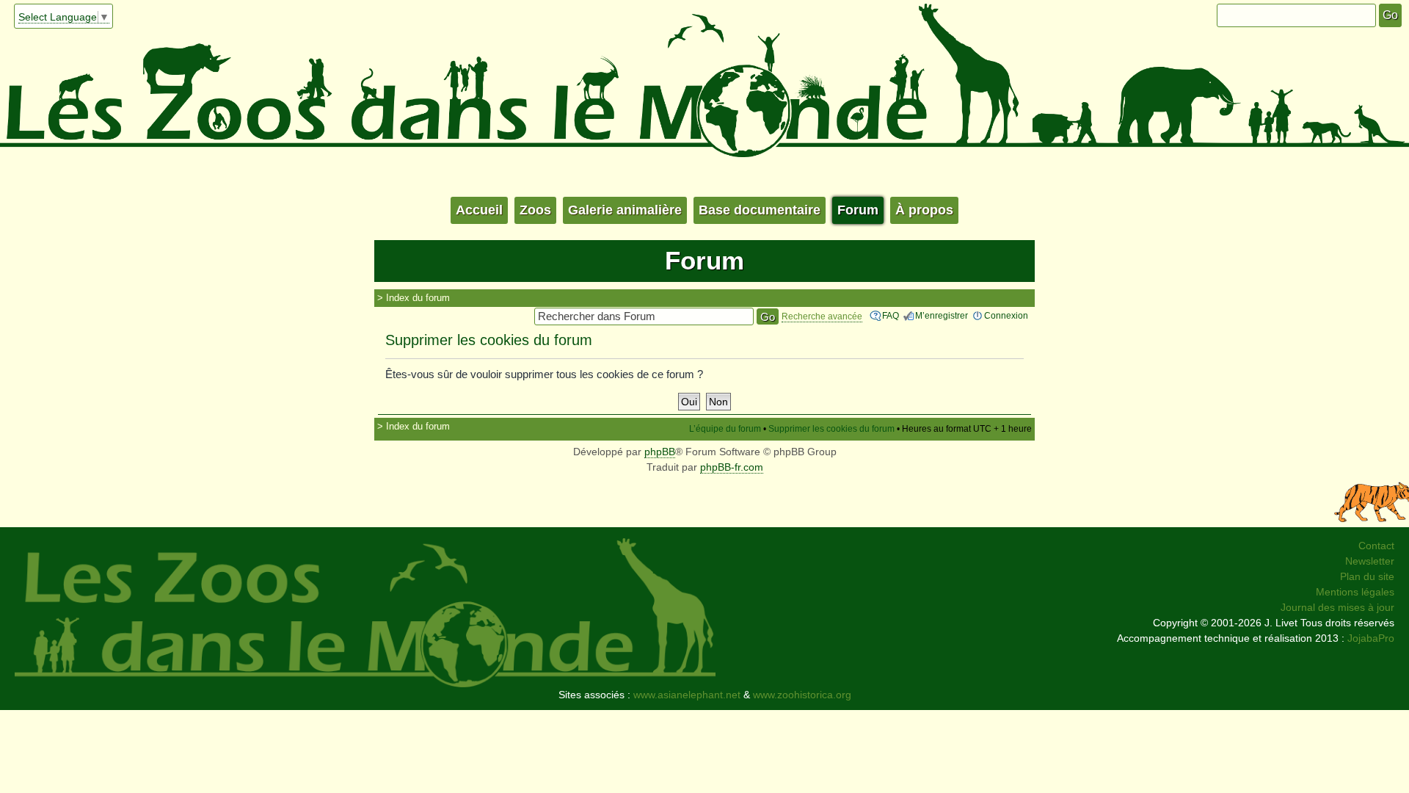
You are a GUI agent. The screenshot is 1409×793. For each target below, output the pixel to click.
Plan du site (1367, 576)
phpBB (659, 451)
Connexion (1006, 316)
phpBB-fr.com (731, 467)
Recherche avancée (822, 316)
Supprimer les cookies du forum (831, 429)
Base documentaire (759, 210)
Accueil (479, 210)
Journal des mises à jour (1337, 607)
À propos (924, 210)
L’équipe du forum (725, 429)
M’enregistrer (941, 316)
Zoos (535, 210)
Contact (1376, 545)
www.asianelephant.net (686, 694)
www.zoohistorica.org (802, 694)
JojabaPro (1370, 638)
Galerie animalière (625, 210)
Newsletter (1369, 561)
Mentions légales (1355, 592)
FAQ (890, 316)
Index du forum (418, 297)
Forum (857, 210)
